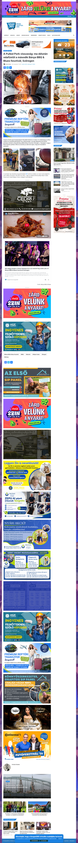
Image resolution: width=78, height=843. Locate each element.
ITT (57, 838)
